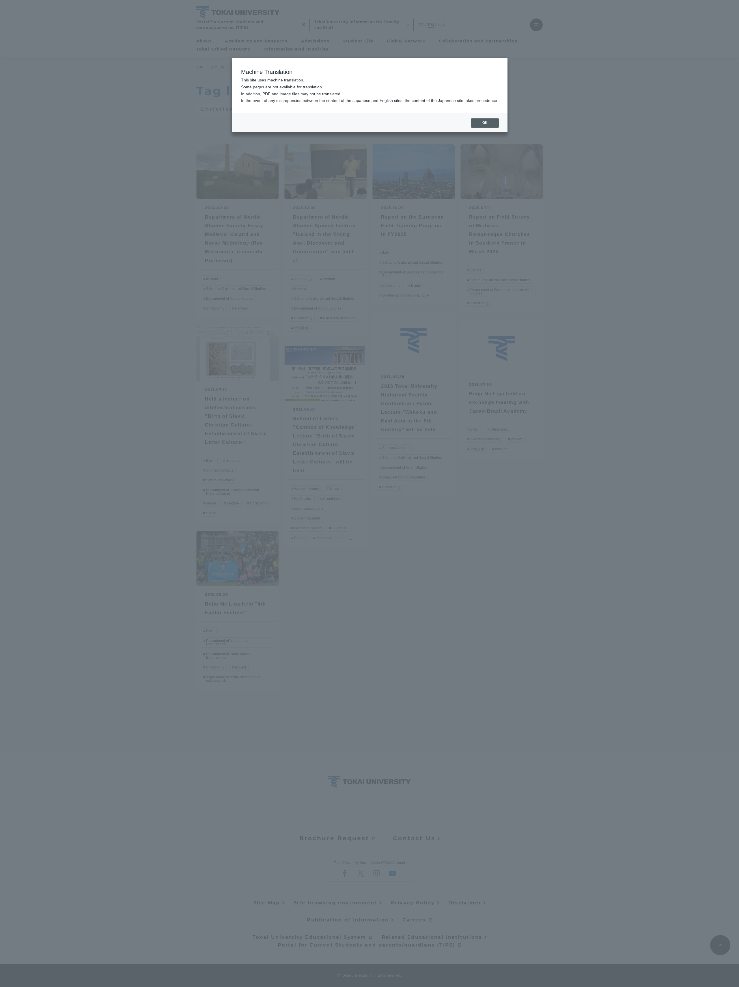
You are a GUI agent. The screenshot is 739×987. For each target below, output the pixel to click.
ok (485, 123)
